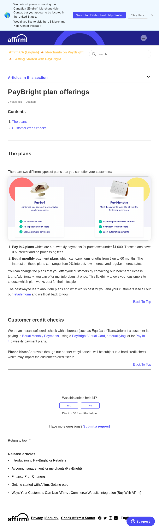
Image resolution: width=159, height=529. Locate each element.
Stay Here (137, 15)
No (90, 405)
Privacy (37, 518)
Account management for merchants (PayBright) (47, 468)
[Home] (17, 38)
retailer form (22, 294)
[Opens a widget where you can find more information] (140, 522)
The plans (19, 121)
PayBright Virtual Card (88, 336)
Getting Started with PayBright (37, 59)
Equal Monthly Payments (40, 336)
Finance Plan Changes (29, 476)
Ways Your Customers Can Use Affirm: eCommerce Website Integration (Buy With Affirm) (76, 492)
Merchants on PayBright (64, 52)
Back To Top (142, 302)
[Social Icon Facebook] (100, 518)
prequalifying (116, 336)
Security (51, 518)
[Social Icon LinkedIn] (116, 518)
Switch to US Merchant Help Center (99, 15)
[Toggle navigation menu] (143, 38)
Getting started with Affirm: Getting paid (40, 484)
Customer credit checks (29, 128)
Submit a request (96, 426)
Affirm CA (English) (24, 52)
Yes (69, 405)
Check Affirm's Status (78, 518)
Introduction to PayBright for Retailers (39, 460)
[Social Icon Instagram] (110, 518)
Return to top (18, 440)
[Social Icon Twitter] (105, 518)
